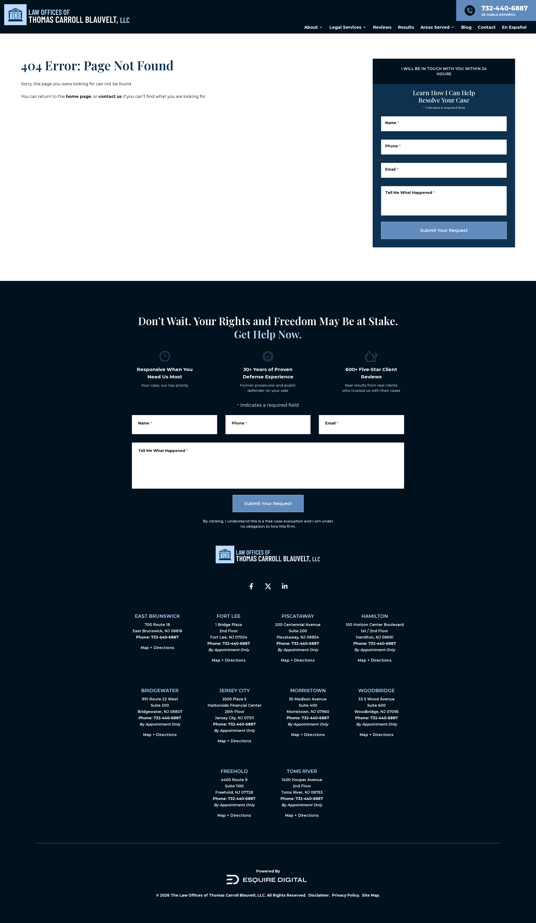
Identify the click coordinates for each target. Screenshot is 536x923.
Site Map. (371, 895)
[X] (268, 586)
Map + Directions (157, 647)
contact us (110, 96)
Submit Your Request (444, 230)
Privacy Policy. (346, 895)
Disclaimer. (319, 895)
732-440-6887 (165, 637)
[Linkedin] (284, 586)
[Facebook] (251, 586)
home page (78, 96)
